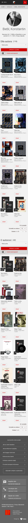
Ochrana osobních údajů (9, 460)
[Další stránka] (25, 231)
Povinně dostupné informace (11, 464)
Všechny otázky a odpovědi (14, 470)
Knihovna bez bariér (8, 456)
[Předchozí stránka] (22, 231)
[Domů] (14, 2)
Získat (4, 82)
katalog (9, 7)
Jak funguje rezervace (9, 452)
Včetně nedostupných (12, 53)
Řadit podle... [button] (5, 45)
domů (3, 7)
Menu (4, 2)
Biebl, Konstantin (19, 7)
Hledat (24, 2)
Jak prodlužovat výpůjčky (10, 448)
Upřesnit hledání (14, 49)
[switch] (4, 53)
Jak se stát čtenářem (8, 444)
